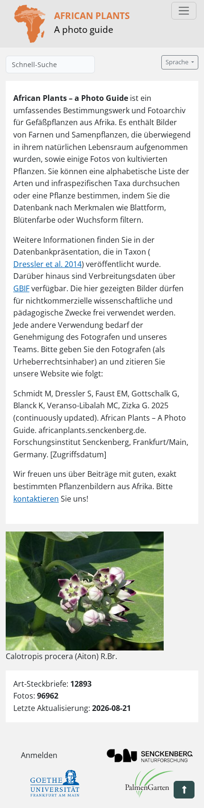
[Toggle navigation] (183, 11)
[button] (184, 789)
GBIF (21, 288)
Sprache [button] (178, 62)
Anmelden (39, 755)
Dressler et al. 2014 (47, 264)
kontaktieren (36, 498)
